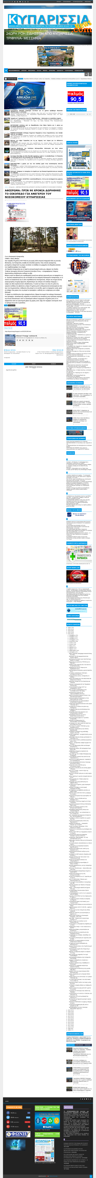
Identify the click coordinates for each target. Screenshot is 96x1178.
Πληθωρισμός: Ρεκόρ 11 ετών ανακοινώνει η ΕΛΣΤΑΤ (80, 927)
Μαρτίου (71, 649)
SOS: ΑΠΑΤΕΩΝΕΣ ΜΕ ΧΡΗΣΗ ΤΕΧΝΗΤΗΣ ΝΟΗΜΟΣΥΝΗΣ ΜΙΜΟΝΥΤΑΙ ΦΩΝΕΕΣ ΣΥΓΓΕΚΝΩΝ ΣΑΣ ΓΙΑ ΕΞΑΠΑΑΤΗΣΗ (79, 530)
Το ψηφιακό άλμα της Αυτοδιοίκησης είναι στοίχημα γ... (79, 709)
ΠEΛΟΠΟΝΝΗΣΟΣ (14, 70)
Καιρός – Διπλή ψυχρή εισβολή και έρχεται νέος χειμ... (79, 888)
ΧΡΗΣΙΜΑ (52, 70)
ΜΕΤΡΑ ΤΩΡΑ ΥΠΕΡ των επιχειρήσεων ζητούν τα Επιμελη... (80, 832)
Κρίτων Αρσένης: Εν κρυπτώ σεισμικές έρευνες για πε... (80, 776)
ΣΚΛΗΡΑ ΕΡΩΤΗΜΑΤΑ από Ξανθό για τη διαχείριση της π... (79, 849)
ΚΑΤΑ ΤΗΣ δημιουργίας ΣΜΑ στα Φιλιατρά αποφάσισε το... (79, 746)
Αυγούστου (72, 641)
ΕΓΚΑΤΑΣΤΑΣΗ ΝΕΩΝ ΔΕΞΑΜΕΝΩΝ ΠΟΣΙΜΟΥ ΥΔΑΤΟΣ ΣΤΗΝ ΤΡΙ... (78, 835)
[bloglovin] (20, 2)
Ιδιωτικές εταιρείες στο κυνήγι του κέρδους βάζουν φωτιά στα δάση (79, 505)
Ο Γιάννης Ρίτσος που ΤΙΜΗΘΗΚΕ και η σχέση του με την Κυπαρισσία (78, 335)
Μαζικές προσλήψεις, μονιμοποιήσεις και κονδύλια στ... (79, 930)
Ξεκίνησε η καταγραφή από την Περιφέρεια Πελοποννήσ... (79, 684)
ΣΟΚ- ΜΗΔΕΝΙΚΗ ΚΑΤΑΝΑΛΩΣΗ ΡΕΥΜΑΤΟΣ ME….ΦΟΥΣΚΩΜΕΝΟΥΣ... (80, 815)
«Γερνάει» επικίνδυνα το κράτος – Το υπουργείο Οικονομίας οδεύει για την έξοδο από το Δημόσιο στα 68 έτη (78, 476)
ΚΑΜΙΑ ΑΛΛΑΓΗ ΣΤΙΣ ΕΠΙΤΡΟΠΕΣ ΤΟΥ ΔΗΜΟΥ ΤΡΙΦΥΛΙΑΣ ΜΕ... (80, 977)
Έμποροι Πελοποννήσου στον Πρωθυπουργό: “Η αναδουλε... (80, 946)
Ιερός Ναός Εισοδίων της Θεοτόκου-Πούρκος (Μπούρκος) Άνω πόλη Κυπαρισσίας (77, 327)
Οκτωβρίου (72, 638)
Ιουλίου (71, 642)
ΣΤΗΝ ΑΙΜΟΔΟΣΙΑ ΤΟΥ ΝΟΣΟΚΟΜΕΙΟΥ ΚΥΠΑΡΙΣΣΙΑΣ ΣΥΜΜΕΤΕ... (79, 701)
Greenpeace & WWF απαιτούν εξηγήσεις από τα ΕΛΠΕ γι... (80, 854)
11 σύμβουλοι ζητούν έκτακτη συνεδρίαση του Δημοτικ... (79, 899)
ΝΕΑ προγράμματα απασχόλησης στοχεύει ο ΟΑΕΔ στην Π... (80, 871)
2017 (69, 1016)
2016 (69, 1017)
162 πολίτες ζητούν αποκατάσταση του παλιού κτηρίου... (80, 843)
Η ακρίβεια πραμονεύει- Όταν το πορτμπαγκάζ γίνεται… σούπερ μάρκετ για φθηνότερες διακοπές (78, 589)
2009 (69, 1028)
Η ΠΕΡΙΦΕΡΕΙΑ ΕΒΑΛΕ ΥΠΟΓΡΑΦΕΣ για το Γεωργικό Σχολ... (79, 902)
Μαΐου (71, 646)
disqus (33, 364)
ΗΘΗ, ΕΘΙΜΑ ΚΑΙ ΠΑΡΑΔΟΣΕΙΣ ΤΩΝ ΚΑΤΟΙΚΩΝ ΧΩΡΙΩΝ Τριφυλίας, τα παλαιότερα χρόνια (78, 330)
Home (6, 187)
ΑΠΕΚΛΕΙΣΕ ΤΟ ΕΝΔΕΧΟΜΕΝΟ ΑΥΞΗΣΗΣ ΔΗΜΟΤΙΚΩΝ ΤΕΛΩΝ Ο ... (79, 941)
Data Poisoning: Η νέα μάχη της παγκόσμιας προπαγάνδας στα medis (77, 503)
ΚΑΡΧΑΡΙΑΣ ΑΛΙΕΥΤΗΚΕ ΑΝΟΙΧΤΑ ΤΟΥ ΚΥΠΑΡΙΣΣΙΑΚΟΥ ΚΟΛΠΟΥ (78, 712)
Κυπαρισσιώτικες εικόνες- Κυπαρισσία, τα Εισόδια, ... (79, 676)
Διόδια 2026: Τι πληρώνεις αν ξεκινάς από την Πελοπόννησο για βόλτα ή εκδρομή (82, 412)
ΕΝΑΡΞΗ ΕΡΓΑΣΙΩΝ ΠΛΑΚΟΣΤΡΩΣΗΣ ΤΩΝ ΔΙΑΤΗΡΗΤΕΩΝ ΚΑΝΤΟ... (79, 696)
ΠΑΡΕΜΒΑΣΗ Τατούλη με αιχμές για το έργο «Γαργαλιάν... (80, 801)
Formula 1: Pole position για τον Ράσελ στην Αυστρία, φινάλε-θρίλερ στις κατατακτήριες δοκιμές (78, 469)
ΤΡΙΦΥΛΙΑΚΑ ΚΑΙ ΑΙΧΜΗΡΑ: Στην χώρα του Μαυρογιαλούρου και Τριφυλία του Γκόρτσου (77, 448)
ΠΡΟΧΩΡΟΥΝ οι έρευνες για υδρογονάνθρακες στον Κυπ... (77, 693)
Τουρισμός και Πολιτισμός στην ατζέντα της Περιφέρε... (79, 991)
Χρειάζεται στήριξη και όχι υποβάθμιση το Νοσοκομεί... (79, 963)
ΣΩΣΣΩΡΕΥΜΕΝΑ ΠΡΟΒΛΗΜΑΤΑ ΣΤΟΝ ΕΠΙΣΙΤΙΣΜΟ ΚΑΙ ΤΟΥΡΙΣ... (79, 698)
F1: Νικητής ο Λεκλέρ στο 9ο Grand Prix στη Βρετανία (77, 466)
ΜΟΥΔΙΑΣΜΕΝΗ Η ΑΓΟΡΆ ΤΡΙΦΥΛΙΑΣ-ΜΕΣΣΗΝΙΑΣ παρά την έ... (78, 1008)
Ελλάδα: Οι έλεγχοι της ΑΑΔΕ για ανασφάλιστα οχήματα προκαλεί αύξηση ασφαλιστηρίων (77, 488)
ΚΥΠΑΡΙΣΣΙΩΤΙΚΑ (77, 1)
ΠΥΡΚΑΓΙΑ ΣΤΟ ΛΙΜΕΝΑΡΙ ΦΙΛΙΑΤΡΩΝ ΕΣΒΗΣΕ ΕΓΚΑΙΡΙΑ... (78, 966)
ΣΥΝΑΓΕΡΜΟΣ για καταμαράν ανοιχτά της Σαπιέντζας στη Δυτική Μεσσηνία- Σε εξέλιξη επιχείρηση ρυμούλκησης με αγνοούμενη (81, 1070)
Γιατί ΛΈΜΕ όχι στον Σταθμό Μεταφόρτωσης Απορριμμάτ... (80, 754)
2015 (69, 1019)
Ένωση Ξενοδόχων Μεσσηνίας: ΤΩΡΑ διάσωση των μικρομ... (78, 826)
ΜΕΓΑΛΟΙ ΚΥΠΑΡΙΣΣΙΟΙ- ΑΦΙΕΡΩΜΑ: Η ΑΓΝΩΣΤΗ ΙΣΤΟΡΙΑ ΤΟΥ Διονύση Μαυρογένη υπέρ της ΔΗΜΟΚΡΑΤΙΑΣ (78, 321)
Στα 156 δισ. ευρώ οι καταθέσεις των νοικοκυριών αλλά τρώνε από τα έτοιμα (78, 479)
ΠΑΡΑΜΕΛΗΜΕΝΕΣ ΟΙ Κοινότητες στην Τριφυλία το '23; (79, 443)
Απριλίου (71, 647)
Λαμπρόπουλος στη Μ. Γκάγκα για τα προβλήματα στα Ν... (78, 668)
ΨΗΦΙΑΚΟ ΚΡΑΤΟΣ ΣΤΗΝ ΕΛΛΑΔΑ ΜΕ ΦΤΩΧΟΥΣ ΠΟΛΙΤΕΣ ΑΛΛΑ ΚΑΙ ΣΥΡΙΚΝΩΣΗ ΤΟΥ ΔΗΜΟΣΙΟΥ (78, 522)
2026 (69, 627)
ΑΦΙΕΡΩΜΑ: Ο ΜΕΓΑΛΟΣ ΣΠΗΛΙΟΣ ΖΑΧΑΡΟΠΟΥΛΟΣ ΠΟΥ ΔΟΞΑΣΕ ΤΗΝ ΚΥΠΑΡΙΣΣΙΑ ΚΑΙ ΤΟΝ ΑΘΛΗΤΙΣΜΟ (78, 325)
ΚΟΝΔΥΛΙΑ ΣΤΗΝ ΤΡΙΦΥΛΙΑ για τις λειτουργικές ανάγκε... (77, 765)
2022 (69, 633)
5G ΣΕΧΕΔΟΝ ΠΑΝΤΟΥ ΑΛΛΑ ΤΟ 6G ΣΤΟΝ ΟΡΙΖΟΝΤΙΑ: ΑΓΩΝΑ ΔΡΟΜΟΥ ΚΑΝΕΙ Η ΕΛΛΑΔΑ (78, 537)
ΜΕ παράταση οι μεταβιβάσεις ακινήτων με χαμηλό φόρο (79, 790)
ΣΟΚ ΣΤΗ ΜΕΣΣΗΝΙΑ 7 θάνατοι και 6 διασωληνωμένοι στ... (78, 879)
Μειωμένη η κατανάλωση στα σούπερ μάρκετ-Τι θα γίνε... (80, 768)
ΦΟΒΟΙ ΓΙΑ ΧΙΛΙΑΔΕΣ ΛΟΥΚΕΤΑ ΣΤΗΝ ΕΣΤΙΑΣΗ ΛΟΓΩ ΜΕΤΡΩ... (78, 807)
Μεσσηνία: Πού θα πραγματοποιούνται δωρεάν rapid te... (78, 657)
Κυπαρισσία (11, 187)
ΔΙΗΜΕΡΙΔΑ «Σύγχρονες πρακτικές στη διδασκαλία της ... (78, 751)
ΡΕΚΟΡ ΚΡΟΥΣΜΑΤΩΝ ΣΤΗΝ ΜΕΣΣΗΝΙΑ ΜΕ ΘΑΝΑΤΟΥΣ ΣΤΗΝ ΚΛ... (80, 679)
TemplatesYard (53, 1176)
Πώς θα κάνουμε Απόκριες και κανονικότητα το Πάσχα (80, 905)
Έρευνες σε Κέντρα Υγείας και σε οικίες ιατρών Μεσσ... (80, 774)
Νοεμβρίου (72, 636)
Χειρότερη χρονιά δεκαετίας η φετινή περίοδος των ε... (80, 670)
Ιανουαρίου (72, 652)
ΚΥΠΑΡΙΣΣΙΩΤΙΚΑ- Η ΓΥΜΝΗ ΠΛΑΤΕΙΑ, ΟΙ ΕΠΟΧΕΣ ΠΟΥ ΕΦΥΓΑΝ (78, 370)
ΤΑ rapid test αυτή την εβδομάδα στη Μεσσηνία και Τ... (78, 944)
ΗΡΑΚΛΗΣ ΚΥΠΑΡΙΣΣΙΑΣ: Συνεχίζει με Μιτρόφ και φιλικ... (80, 1002)
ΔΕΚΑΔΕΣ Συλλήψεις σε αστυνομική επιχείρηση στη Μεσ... (78, 788)
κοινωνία (90, 78)
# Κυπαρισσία (11, 305)
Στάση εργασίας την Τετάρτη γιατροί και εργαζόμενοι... (78, 779)
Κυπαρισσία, (24, 200)
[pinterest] (17, 2)
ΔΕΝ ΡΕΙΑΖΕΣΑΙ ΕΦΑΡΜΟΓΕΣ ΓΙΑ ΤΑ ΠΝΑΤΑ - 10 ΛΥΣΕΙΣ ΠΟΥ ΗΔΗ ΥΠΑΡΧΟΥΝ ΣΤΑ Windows (78, 533)
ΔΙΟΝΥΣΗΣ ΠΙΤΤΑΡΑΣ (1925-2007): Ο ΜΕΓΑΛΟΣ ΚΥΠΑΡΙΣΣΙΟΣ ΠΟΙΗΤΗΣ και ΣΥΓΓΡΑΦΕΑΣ (78, 338)
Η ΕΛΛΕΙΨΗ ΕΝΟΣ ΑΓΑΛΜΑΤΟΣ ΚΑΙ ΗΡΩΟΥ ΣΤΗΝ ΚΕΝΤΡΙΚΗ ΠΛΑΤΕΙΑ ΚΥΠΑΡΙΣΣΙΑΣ (78, 354)
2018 (69, 1014)
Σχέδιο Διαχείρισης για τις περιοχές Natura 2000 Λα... (79, 974)
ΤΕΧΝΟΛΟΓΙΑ (79, 70)
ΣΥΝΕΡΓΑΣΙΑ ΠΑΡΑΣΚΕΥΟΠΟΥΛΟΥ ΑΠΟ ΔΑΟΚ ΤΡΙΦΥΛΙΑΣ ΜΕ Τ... (80, 704)
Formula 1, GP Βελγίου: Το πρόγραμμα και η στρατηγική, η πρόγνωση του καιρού (77, 462)
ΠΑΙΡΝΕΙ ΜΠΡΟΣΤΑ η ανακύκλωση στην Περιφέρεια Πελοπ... (79, 932)
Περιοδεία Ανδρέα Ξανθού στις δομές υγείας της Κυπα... (80, 983)
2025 (69, 629)
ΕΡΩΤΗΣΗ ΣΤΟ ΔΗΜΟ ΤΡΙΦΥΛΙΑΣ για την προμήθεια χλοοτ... (79, 726)
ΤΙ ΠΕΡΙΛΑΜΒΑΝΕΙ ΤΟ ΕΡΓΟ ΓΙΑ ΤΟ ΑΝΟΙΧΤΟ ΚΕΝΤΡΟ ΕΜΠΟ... (80, 893)
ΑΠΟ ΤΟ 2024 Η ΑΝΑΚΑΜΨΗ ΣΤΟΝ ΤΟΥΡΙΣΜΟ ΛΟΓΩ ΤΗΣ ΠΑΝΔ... (77, 690)
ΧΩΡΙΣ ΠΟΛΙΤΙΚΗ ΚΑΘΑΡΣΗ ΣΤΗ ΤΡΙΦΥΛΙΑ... (77, 441)
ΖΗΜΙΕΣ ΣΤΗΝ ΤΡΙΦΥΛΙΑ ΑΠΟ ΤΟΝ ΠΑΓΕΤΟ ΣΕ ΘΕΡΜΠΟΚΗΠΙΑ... (80, 665)
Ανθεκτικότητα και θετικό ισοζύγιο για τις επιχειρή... (79, 852)
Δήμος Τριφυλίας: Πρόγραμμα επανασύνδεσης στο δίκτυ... (80, 654)
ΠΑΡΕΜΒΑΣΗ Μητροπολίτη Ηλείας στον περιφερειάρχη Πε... (79, 810)
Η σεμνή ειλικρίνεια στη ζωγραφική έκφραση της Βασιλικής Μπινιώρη (78, 340)
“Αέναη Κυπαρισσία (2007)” (73, 347)
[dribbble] (23, 2)
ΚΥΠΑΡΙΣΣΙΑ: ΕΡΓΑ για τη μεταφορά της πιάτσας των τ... (78, 996)
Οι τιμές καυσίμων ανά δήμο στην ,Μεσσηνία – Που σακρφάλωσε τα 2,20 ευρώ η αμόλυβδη (82, 395)
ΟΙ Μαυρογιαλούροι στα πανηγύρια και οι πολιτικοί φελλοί (79, 446)
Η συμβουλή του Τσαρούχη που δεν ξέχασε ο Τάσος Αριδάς (77, 373)
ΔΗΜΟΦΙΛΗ (79, 1045)
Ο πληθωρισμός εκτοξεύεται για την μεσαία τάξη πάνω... (79, 969)
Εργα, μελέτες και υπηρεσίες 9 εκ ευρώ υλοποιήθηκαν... (78, 955)
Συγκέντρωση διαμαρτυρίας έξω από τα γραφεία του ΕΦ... (78, 1005)
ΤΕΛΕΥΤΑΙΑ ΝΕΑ (71, 1045)
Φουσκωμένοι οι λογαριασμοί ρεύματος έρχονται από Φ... (79, 846)
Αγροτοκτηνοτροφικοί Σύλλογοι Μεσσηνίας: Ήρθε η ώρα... (80, 804)
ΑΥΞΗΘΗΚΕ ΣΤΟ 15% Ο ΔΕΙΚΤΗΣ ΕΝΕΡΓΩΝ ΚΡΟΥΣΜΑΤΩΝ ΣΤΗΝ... (80, 723)
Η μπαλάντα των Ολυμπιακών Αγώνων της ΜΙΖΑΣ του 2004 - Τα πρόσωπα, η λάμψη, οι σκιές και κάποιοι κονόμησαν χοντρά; (78, 497)
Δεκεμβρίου (72, 635)
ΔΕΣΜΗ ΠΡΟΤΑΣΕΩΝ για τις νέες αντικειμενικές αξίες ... (77, 874)
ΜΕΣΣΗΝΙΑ (88, 1)
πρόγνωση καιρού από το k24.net (77, 293)
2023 (69, 632)
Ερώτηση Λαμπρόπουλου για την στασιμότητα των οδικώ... (80, 866)
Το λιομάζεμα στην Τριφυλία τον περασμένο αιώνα (79, 346)
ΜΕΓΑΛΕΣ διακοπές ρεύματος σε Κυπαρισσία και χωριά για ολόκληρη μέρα (78, 303)
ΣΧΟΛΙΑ (87, 1045)
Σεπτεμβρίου (72, 639)
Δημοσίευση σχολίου (11, 370)
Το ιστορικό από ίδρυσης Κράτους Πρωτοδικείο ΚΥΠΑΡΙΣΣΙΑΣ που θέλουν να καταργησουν (78, 378)
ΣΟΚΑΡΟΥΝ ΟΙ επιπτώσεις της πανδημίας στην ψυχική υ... (80, 829)
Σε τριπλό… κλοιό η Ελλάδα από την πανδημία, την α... (78, 799)
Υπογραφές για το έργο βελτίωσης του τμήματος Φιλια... (78, 782)
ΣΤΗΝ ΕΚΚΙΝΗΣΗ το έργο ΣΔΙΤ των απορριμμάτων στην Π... (77, 687)
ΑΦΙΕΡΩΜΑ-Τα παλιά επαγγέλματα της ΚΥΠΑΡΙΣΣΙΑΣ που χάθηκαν (75, 375)
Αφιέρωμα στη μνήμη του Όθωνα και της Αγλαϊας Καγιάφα (78, 351)
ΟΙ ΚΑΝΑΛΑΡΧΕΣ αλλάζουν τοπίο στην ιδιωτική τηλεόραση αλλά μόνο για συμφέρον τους (78, 500)
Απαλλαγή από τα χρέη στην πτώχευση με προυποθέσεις (79, 949)
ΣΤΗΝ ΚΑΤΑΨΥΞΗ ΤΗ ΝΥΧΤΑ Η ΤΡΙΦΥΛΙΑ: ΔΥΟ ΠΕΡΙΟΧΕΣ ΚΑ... (80, 994)
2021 (69, 1010)
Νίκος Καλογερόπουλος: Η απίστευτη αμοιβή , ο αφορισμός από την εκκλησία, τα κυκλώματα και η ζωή (78, 363)
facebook (53, 364)
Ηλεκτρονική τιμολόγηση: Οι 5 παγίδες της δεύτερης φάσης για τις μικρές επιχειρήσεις (79, 482)
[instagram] (28, 2)
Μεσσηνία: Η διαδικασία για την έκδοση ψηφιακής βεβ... (78, 729)
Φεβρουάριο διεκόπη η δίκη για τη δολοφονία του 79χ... (80, 840)
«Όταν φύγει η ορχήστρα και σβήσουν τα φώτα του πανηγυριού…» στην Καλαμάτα (79, 601)
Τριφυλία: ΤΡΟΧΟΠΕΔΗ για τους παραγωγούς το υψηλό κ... (80, 896)
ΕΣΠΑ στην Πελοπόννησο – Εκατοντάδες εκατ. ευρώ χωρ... (80, 868)
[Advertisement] (81, 128)
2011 (69, 1025)
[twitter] (15, 2)
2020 (69, 1011)
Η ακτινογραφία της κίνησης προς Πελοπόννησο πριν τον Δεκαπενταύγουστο (78, 598)
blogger (14, 364)
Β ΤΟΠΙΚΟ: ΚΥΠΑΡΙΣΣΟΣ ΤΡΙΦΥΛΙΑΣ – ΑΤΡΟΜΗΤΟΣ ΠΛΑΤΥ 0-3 (78, 673)
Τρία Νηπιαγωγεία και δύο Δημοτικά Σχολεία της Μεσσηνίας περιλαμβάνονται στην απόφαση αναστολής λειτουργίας (78, 595)
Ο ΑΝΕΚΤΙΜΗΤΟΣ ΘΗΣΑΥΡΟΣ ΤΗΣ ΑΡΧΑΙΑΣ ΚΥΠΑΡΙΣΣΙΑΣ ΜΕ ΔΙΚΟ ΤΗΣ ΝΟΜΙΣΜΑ (77, 365)
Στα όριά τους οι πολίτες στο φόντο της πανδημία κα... (78, 707)
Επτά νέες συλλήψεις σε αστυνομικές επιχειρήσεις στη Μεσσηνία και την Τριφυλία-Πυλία (82, 1062)
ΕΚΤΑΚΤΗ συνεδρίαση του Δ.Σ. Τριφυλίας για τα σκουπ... (80, 877)
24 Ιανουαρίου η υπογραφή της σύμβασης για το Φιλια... (80, 924)
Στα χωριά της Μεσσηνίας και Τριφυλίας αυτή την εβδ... (80, 938)
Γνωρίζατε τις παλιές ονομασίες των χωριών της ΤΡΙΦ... (80, 818)
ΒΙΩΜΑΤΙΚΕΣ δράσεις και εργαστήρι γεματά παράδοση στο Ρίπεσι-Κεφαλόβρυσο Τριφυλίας (82, 1089)
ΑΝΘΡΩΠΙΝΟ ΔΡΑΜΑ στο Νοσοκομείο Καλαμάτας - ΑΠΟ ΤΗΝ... (78, 916)
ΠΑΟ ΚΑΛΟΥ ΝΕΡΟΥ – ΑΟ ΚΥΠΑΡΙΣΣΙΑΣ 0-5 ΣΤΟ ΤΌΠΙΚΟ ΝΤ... (79, 813)
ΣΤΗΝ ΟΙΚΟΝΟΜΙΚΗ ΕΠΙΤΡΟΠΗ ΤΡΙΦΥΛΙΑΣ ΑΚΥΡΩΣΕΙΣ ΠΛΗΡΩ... (79, 762)
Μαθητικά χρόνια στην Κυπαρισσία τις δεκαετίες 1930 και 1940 (78, 349)
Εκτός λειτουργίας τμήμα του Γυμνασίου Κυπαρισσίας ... (79, 718)
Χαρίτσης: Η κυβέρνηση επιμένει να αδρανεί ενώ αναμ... (79, 952)
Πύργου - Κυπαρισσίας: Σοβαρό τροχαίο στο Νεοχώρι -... (80, 743)
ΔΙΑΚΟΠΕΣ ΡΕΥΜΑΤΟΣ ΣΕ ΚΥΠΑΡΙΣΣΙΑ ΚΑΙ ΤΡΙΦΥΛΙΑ (79, 682)
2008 (69, 1030)
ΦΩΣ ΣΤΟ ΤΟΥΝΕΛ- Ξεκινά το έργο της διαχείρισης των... (78, 771)
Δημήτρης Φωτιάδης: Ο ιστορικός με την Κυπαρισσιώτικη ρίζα (76, 333)
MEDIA (45, 70)
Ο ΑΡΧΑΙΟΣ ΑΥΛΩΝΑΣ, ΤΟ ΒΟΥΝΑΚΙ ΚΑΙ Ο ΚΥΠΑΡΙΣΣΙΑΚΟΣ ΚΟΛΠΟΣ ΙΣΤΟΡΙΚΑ (76, 359)
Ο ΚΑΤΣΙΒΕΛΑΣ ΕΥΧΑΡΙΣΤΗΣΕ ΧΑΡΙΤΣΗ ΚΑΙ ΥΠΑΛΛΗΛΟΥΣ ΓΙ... (79, 757)
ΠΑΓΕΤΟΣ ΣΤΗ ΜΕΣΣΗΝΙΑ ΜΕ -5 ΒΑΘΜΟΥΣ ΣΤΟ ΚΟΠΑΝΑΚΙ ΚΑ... (80, 760)
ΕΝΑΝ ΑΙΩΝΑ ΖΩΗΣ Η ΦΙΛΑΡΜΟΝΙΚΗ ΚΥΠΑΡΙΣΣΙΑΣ (75, 344)
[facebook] (12, 2)
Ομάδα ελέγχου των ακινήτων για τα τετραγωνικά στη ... (78, 921)
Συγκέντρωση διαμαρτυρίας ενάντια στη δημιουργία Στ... (78, 821)
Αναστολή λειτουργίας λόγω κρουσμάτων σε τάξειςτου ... (80, 796)
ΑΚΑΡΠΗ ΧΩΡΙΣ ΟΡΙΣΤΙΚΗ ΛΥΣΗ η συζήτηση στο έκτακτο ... (80, 793)
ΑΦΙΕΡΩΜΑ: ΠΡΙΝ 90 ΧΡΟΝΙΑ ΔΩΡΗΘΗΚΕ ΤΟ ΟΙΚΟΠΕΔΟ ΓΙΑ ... (80, 737)
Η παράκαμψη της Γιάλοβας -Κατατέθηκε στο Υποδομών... (80, 935)
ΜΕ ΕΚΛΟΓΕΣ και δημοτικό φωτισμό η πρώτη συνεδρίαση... (80, 999)
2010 (69, 1027)
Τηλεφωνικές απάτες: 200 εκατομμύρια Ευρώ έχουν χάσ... (80, 749)
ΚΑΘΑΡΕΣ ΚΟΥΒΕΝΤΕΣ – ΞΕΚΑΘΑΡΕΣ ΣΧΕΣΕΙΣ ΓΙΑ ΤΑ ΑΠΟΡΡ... (78, 824)
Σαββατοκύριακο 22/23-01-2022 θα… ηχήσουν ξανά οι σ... (80, 907)
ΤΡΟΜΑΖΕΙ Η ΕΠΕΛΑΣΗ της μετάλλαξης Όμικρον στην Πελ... (78, 732)
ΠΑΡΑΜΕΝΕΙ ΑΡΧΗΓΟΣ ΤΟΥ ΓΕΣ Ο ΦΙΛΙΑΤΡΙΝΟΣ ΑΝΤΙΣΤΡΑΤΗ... (77, 715)
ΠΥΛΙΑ (39, 70)
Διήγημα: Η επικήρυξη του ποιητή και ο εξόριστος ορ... (78, 960)
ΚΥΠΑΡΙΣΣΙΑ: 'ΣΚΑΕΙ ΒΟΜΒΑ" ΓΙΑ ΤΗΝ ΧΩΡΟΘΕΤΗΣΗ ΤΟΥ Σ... (78, 838)
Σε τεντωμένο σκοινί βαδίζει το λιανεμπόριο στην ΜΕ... (80, 882)
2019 (69, 1013)
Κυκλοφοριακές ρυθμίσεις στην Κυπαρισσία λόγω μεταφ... (79, 957)
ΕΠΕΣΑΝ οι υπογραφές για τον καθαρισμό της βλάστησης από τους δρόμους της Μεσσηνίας (81, 387)
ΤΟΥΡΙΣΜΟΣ (69, 70)
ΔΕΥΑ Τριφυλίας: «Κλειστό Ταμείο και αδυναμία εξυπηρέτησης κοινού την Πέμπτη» (78, 300)
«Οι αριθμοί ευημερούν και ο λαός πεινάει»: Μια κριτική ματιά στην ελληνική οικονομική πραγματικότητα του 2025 (78, 309)
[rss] (25, 2)
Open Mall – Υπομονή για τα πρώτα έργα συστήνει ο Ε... (79, 918)
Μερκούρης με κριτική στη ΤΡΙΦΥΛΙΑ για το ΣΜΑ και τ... (79, 662)
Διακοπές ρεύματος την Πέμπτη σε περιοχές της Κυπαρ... (79, 885)
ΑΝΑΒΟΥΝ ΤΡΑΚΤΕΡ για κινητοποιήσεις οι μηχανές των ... (79, 913)
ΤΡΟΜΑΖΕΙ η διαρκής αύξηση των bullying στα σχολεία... (80, 985)
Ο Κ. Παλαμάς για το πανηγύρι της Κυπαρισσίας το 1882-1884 (78, 368)
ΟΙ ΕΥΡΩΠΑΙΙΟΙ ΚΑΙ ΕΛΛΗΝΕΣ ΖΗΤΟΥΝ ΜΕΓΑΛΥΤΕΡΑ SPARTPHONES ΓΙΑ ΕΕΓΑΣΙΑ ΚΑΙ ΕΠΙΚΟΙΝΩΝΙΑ (77, 527)
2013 (69, 1022)
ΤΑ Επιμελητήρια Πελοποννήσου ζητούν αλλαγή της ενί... (79, 891)
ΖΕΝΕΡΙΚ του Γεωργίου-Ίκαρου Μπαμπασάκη (77, 342)
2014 (69, 1020)
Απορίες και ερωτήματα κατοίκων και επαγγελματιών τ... (78, 860)
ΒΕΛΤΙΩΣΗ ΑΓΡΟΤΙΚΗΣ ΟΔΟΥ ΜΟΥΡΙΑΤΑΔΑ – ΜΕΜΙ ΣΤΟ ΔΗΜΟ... (80, 659)
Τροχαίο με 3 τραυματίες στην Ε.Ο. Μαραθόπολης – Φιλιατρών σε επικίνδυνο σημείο (35, 118)
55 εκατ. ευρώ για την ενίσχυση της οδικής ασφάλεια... (79, 910)
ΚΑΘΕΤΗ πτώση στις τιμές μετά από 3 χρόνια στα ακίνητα (80, 988)
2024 (69, 630)
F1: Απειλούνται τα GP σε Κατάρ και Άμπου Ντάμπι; (78, 464)
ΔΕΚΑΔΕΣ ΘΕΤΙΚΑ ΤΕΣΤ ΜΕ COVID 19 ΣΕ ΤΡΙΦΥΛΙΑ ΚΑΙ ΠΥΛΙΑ (79, 857)
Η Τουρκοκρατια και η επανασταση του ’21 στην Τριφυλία (78, 357)
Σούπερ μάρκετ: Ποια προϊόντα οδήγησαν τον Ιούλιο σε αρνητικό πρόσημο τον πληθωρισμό (77, 484)
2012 (69, 1024)
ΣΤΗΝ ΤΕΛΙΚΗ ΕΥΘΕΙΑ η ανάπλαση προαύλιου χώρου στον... (80, 740)
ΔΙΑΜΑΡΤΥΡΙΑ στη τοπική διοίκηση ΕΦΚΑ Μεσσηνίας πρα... (79, 971)
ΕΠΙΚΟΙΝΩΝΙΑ (67, 1)
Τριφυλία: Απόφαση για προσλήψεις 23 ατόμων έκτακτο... (78, 863)
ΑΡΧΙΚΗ (59, 1)
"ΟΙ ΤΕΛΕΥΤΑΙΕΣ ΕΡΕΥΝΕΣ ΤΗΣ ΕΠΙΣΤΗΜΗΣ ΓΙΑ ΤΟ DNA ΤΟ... (80, 980)
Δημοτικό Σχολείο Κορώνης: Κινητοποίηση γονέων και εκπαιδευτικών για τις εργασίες (79, 592)
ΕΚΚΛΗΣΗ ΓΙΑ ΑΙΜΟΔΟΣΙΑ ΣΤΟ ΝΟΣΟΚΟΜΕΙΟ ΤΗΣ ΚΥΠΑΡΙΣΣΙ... (77, 721)
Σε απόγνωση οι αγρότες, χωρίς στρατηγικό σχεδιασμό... (79, 785)
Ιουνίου (71, 644)
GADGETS (60, 70)
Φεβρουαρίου (72, 650)
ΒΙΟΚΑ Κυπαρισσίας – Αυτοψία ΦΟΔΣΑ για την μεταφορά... (80, 735)
